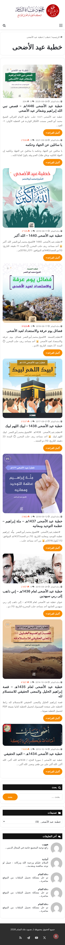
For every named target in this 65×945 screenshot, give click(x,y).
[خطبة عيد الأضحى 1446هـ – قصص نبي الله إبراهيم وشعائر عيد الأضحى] (32, 81)
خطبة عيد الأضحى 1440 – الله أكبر (38, 236)
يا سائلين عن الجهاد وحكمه (44, 145)
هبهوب (45, 844)
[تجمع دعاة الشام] (37, 11)
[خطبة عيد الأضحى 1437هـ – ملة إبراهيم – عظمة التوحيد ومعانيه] (32, 483)
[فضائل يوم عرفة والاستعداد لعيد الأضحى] (32, 293)
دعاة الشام (55, 101)
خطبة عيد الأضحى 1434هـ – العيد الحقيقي (33, 754)
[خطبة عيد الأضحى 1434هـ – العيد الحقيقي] (32, 735)
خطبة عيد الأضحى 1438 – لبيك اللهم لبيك (33, 426)
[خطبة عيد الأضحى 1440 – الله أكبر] (32, 198)
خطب (47, 37)
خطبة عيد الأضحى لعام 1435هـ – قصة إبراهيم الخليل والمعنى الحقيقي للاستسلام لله (32, 691)
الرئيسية (56, 37)
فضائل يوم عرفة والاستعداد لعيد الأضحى (34, 331)
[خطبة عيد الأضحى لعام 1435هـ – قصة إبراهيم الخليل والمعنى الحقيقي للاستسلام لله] (32, 649)
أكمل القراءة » (53, 132)
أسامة (45, 859)
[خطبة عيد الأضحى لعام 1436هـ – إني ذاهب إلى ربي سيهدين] (32, 568)
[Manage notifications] (56, 936)
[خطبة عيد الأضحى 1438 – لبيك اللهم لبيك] (32, 388)
